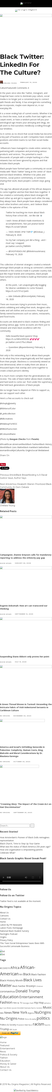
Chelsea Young (10, 83)
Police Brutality (30, 1019)
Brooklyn (11, 450)
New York (19, 1012)
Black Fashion (32, 444)
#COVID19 (5, 968)
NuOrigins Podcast (8, 934)
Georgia (26, 1003)
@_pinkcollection (7, 413)
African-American (13, 444)
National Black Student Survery (14, 931)
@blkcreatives (6, 418)
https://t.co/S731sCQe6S (17, 291)
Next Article (6, 484)
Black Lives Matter (15, 447)
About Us (4, 912)
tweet (46, 450)
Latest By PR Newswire (11, 924)
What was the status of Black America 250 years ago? (25, 846)
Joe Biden (7, 1008)
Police (21, 1018)
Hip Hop (39, 1002)
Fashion (6, 1002)
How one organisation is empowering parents (21, 849)
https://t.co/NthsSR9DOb (17, 339)
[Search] (46, 3)
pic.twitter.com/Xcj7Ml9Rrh (18, 246)
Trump (4, 1029)
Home (3, 921)
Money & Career (8, 1064)
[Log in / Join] (50, 3)
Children (39, 986)
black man (28, 447)
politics (43, 1018)
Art (21, 974)
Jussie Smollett (18, 1008)
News (8, 1012)
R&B (26, 1025)
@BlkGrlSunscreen (9, 428)
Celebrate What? (7, 852)
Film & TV (17, 1002)
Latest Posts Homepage (11, 927)
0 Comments (21, 87)
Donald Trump (28, 990)
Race (30, 1025)
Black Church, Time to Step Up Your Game (20, 843)
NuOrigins (42, 1012)
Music (47, 1007)
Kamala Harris (30, 1008)
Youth (15, 1030)
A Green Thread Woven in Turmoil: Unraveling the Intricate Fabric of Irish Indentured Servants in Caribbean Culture (26, 707)
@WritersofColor (8, 408)
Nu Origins (27, 450)
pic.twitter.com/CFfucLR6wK (19, 342)
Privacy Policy (6, 940)
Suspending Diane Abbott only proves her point (24, 656)
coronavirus (7, 991)
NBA (2, 1013)
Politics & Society (8, 1024)
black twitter (38, 447)
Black (23, 444)
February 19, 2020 (14, 254)
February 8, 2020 (14, 235)
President (20, 1025)
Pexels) (35, 439)
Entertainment (31, 997)
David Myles (6, 563)
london (39, 1008)
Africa (2, 444)
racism (38, 1024)
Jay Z (1, 1008)
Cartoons (4, 915)
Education (9, 996)
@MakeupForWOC (8, 423)
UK (11, 1029)
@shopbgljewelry (8, 403)
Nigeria (31, 1013)
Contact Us (5, 918)
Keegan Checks (18, 439)
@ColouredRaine (8, 434)
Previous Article (8, 475)
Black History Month (11, 980)
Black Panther (19, 986)
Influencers (6, 148)
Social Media (38, 450)
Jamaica (47, 1003)
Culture (3, 87)
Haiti (31, 1003)
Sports (47, 1025)
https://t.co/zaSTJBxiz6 (16, 226)
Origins (3, 937)
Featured (11, 87)
